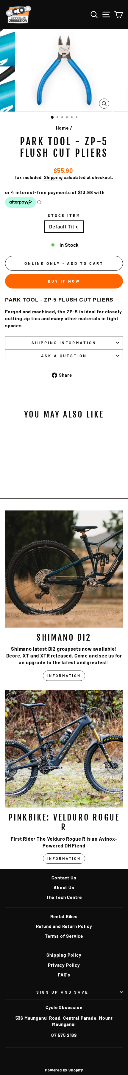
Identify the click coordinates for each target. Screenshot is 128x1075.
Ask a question (64, 355)
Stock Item (64, 215)
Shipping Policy (63, 955)
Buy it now (64, 281)
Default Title (64, 226)
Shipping (53, 177)
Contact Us (63, 877)
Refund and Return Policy (64, 926)
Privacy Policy (64, 965)
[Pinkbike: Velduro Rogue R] (64, 749)
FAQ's (64, 974)
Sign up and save (62, 992)
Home (62, 127)
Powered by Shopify (64, 1070)
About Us (64, 887)
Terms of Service (64, 936)
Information (64, 675)
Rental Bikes (64, 916)
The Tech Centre (64, 897)
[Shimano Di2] (64, 569)
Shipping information (64, 342)
